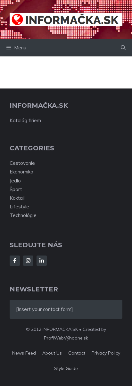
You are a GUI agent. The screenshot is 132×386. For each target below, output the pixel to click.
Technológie (23, 215)
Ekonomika (21, 172)
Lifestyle (19, 207)
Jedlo (15, 181)
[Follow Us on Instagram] (28, 261)
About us (52, 353)
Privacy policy (106, 353)
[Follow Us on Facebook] (15, 261)
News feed (24, 353)
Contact (76, 353)
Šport (16, 189)
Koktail (17, 198)
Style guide (66, 368)
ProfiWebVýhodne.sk (66, 338)
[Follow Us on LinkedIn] (42, 261)
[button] (123, 47)
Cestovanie (22, 163)
